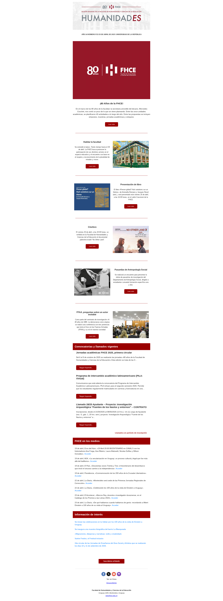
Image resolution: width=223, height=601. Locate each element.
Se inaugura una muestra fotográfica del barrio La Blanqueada (100, 529)
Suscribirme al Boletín (111, 561)
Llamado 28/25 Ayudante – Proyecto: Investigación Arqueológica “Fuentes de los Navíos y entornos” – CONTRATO (111, 405)
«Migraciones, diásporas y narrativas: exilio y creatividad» (98, 534)
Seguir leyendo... (86, 368)
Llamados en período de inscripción (131, 433)
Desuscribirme (111, 583)
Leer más (111, 124)
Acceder (87, 454)
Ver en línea (111, 579)
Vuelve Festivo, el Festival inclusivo (89, 538)
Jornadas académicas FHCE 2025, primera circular (104, 352)
